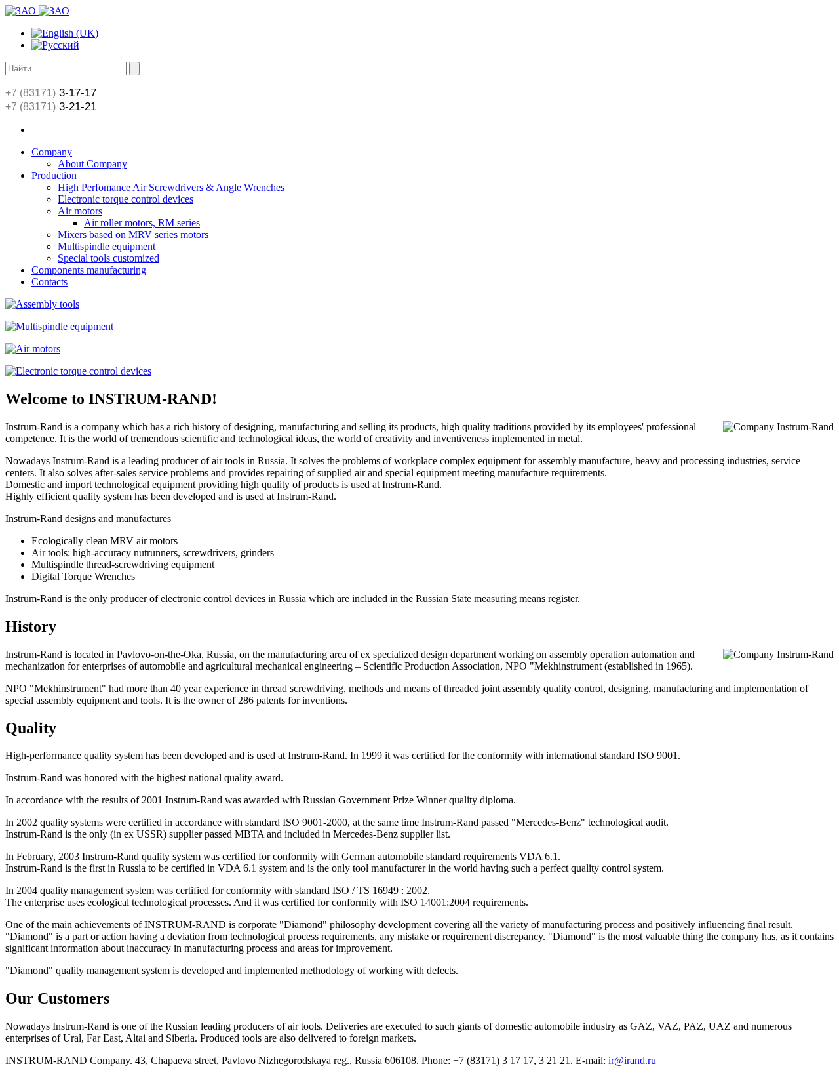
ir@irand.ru (632, 1060)
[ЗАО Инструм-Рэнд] (37, 10)
